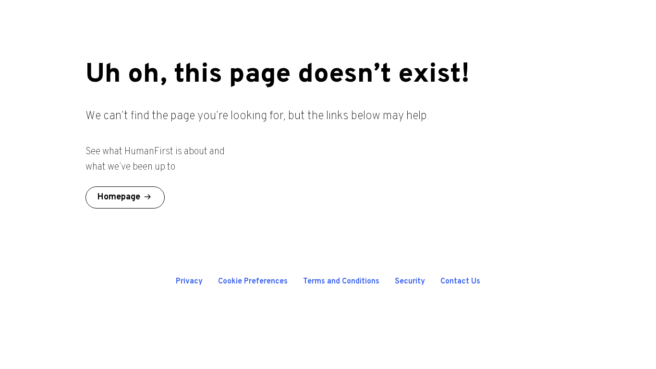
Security (410, 281)
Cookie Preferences (253, 281)
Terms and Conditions (341, 281)
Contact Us (460, 281)
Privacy (189, 281)
